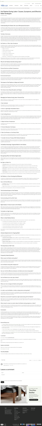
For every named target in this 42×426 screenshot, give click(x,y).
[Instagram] (3, 1)
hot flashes (24, 146)
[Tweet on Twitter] (33, 360)
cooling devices (37, 207)
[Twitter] (0, 1)
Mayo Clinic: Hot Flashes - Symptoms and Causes (10, 326)
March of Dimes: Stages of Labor (7, 329)
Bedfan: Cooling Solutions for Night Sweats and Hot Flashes (11, 332)
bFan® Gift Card (16, 416)
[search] (35, 5)
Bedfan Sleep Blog (17, 417)
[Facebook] (1, 1)
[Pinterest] (2, 1)
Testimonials (16, 413)
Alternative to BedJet (16, 419)
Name (2, 372)
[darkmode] (40, 5)
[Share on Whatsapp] (36, 360)
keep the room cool (18, 123)
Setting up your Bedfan (25, 412)
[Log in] (36, 5)
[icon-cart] (38, 5)
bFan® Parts (16, 411)
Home (15, 409)
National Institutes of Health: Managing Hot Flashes (10, 330)
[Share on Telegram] (37, 360)
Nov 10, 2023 (2, 337)
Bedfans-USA (17, 424)
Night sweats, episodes (17, 84)
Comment (3, 374)
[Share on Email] (40, 360)
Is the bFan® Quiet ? (17, 412)
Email (23, 372)
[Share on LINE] (39, 360)
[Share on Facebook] (32, 360)
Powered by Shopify (16, 425)
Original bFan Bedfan (27, 353)
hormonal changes (3, 29)
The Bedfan (2, 146)
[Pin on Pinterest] (35, 360)
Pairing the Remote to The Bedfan (25, 410)
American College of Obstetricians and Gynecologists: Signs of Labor (13, 324)
